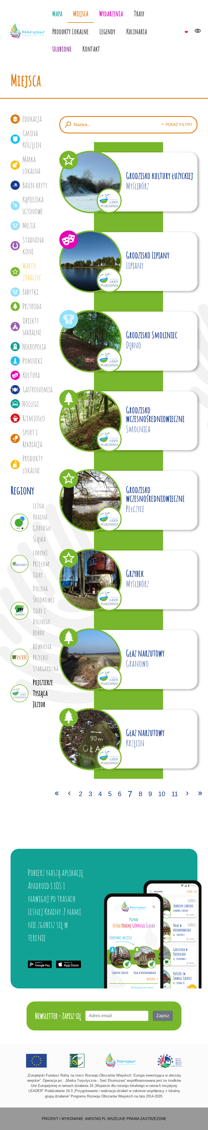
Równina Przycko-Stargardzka (42, 657)
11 (174, 794)
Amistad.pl (95, 1119)
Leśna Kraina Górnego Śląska (42, 522)
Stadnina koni (33, 245)
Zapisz (162, 1015)
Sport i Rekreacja (32, 438)
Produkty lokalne (32, 464)
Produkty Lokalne (70, 31)
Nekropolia (34, 346)
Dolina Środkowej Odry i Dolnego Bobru (42, 610)
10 (161, 794)
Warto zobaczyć (31, 271)
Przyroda (31, 306)
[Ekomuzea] (27, 31)
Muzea (28, 225)
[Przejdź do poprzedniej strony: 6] (69, 794)
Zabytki (30, 292)
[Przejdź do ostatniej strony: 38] (200, 794)
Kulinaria (136, 31)
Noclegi (30, 404)
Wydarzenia (111, 13)
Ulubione (62, 48)
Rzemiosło (33, 418)
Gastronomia (36, 389)
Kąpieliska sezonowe (33, 205)
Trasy (139, 13)
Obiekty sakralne (31, 326)
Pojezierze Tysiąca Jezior (42, 693)
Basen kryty (34, 185)
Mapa (57, 13)
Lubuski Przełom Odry (41, 564)
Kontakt (91, 48)
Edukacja (32, 119)
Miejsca (80, 13)
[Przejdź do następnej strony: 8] (187, 794)
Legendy (107, 31)
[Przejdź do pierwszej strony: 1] (56, 794)
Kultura (31, 375)
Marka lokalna (31, 165)
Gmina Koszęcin (31, 139)
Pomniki (32, 361)
